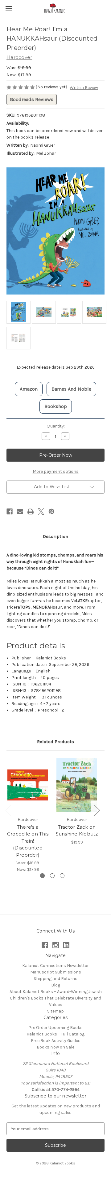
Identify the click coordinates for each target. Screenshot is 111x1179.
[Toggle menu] (8, 8)
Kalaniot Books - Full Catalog (55, 1034)
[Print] (30, 511)
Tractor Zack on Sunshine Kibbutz (77, 830)
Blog (55, 985)
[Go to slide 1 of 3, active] (42, 875)
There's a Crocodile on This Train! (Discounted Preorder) (27, 841)
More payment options (56, 471)
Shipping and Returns (55, 978)
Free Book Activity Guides (55, 1040)
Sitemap (55, 1011)
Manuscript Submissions (55, 972)
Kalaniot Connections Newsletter (55, 965)
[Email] (20, 511)
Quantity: (56, 425)
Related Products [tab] (55, 741)
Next (97, 810)
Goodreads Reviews (31, 99)
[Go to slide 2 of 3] (52, 875)
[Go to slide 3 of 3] (62, 875)
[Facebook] (9, 511)
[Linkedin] (66, 945)
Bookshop (55, 406)
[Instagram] (55, 945)
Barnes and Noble (71, 389)
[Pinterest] (51, 511)
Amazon (29, 389)
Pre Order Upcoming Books (55, 1027)
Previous (8, 810)
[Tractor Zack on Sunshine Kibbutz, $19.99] (76, 785)
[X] (41, 511)
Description (55, 536)
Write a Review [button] (84, 87)
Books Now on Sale (55, 1047)
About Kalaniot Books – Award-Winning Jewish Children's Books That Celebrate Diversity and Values (56, 998)
